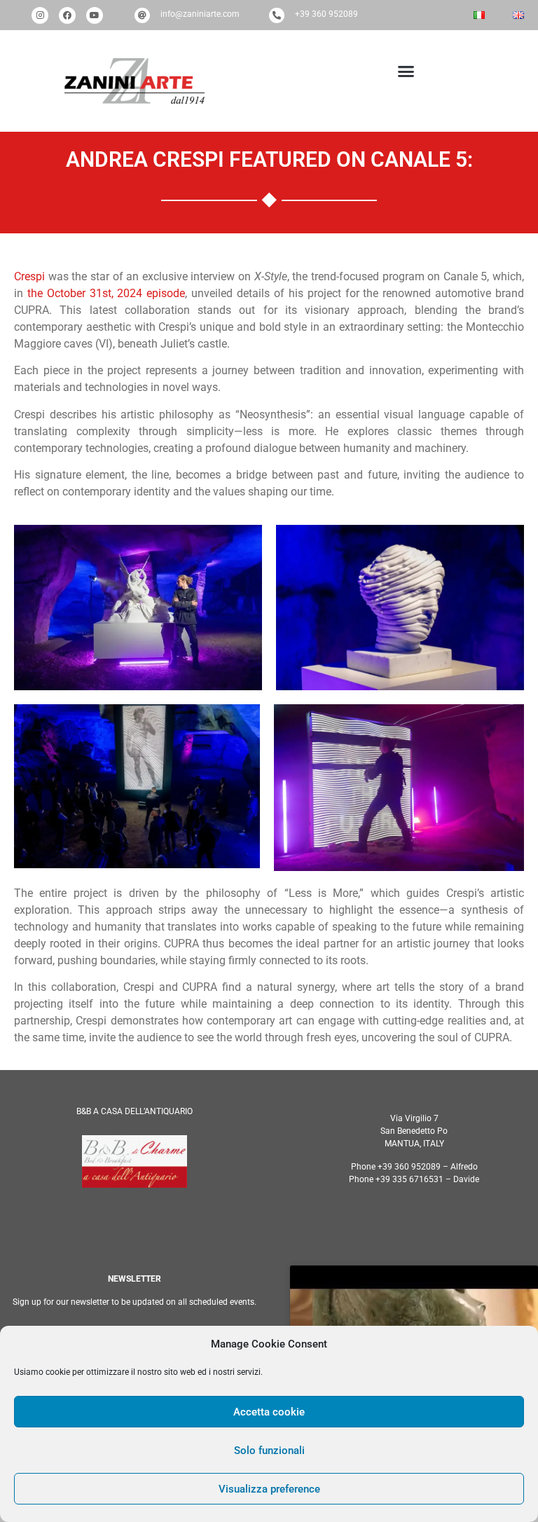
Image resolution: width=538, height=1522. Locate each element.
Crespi (29, 276)
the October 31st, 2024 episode (106, 293)
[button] (403, 71)
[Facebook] (67, 15)
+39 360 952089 (326, 14)
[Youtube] (94, 15)
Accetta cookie (269, 1412)
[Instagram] (40, 15)
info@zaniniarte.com (200, 14)
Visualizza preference (269, 1489)
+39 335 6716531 (409, 1179)
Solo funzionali (269, 1450)
